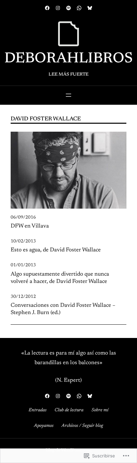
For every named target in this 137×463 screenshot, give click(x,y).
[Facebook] (47, 8)
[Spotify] (68, 8)
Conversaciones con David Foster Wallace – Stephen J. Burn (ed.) (63, 309)
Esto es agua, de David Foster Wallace (56, 250)
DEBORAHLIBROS (68, 59)
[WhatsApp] (79, 8)
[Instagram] (58, 8)
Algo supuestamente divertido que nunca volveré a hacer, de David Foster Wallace (60, 278)
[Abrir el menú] (68, 95)
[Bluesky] (89, 8)
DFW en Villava (30, 226)
